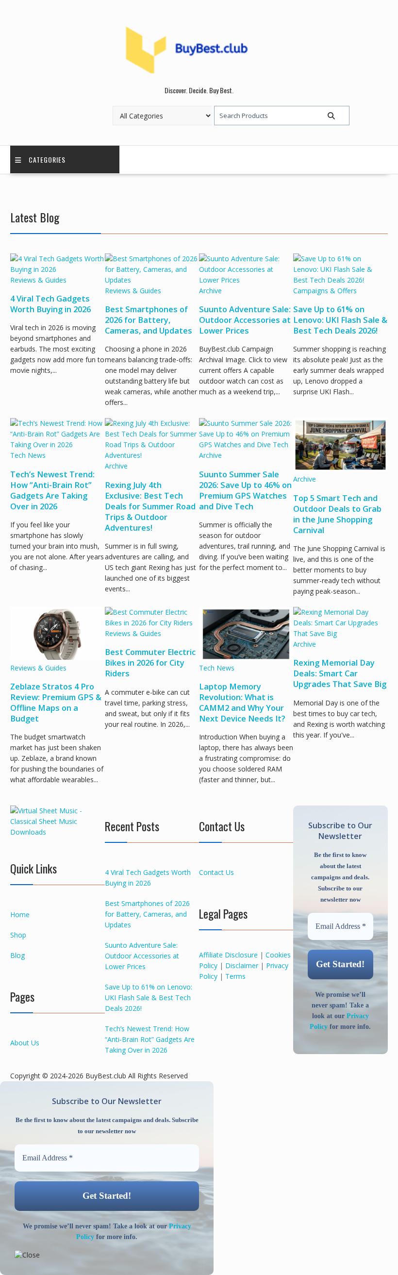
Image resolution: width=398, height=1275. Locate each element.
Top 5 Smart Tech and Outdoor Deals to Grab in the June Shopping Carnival (337, 514)
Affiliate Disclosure (228, 954)
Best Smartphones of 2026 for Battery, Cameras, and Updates (148, 320)
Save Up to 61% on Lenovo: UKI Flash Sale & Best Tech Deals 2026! (340, 320)
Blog (17, 955)
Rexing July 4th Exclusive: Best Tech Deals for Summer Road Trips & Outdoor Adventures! (150, 506)
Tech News (28, 455)
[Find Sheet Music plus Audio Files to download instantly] (57, 832)
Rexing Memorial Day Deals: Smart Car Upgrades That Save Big (339, 673)
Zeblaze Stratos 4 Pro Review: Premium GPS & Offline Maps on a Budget (55, 702)
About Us (24, 1042)
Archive (210, 290)
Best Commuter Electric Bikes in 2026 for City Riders (150, 663)
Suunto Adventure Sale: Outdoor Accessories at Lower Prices (245, 320)
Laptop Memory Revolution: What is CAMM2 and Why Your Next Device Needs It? (242, 702)
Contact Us (216, 872)
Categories (47, 159)
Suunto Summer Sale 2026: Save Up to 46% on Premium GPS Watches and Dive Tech (245, 490)
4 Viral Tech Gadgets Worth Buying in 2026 (50, 304)
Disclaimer (241, 965)
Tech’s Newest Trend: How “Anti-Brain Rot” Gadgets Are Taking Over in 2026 (52, 490)
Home (20, 914)
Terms (235, 976)
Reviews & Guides (38, 280)
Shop (18, 934)
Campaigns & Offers (325, 290)
